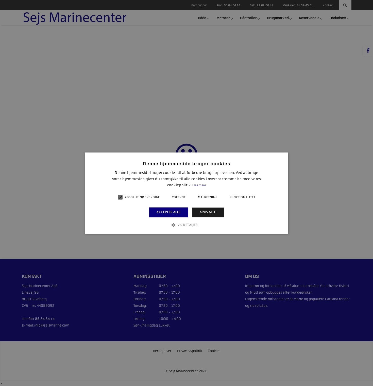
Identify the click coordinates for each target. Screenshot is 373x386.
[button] (186, 224)
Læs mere (199, 186)
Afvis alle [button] (208, 212)
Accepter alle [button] (168, 212)
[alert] (186, 193)
